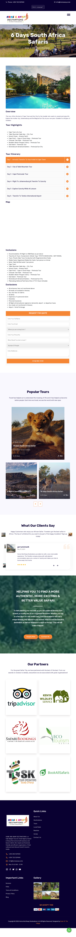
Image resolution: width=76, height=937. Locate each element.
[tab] (38, 160)
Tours (35, 823)
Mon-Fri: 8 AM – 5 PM (15, 864)
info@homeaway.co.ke (63, 2)
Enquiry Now (31, 637)
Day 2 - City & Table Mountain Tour (19, 167)
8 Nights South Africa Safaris (19, 491)
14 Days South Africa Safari (24, 446)
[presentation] (35, 504)
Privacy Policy (10, 893)
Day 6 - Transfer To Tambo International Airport (24, 196)
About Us (37, 816)
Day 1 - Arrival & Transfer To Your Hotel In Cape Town (26, 159)
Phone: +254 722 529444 (16, 2)
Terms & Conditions (12, 890)
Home (27, 48)
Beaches (36, 830)
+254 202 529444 (14, 854)
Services (8, 883)
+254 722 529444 (14, 857)
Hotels (36, 834)
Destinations (38, 820)
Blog (7, 897)
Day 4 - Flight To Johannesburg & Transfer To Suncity (26, 181)
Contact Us (45, 637)
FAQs (7, 887)
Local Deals (37, 827)
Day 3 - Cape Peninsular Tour (17, 174)
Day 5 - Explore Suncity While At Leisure (21, 189)
